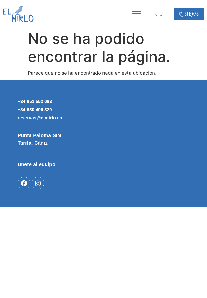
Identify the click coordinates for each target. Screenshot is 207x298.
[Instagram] (38, 183)
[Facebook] (24, 183)
